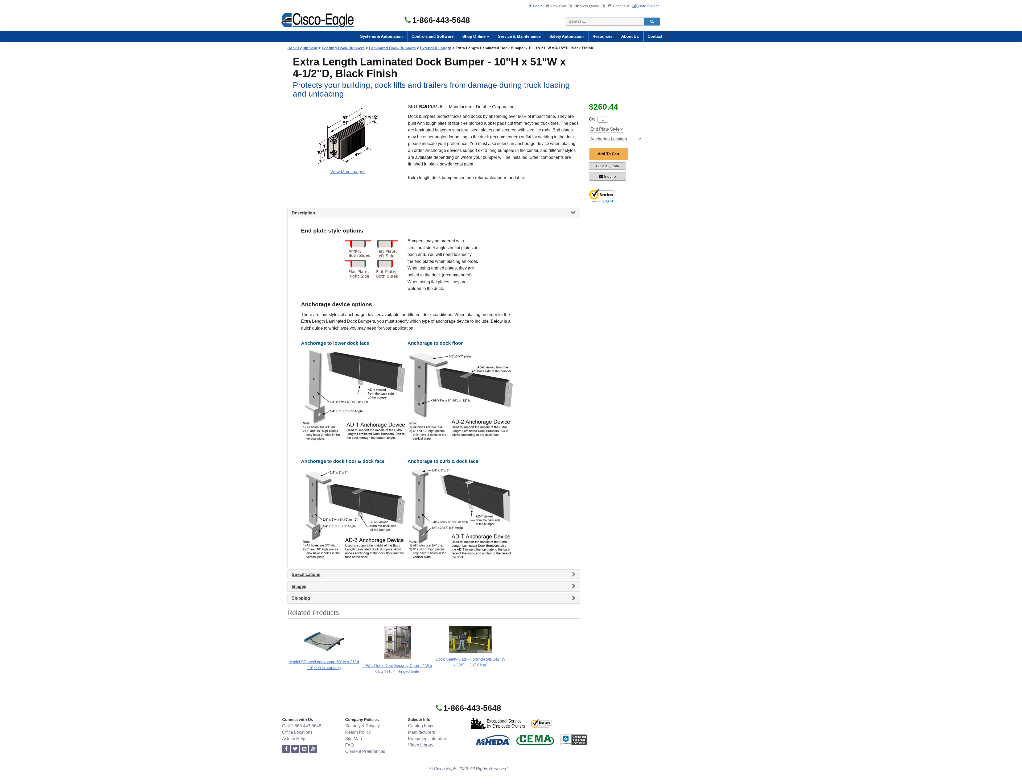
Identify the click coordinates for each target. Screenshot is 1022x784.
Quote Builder (647, 6)
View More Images (347, 171)
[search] (652, 22)
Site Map (353, 738)
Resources (602, 36)
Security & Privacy (362, 726)
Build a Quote (607, 166)
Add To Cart (608, 154)
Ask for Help (293, 738)
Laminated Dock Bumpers (392, 48)
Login (537, 6)
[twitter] (295, 749)
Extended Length (435, 48)
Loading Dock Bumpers (343, 48)
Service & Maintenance (519, 36)
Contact (655, 36)
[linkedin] (304, 749)
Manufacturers (421, 732)
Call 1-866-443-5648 (301, 726)
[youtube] (313, 749)
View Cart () (560, 6)
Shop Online (474, 36)
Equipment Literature (427, 738)
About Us (630, 36)
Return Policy (358, 732)
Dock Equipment (302, 48)
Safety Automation (566, 36)
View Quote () (592, 6)
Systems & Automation (381, 36)
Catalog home (421, 726)
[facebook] (286, 749)
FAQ (349, 745)
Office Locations (297, 732)
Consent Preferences (365, 751)
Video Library (420, 745)
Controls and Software (432, 36)
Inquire (610, 176)
